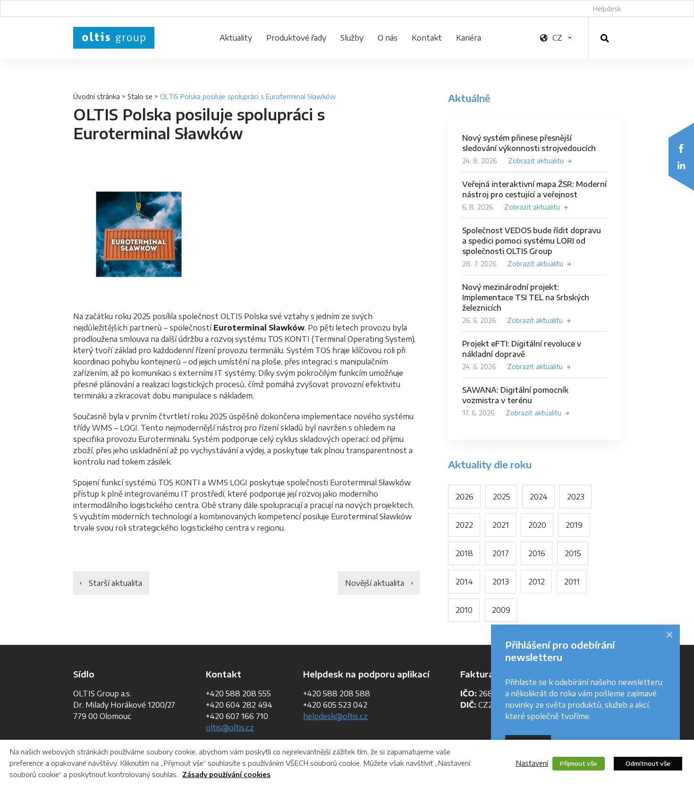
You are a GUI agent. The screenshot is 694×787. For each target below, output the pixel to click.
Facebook (681, 148)
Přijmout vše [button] (578, 763)
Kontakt (427, 37)
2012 (536, 581)
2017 (500, 553)
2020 (537, 525)
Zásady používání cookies (226, 774)
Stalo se (139, 97)
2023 (575, 496)
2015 (573, 553)
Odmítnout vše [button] (648, 763)
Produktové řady (296, 37)
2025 (501, 496)
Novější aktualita (374, 583)
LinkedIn (681, 165)
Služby (352, 37)
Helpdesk (607, 9)
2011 (572, 581)
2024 (539, 496)
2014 (464, 581)
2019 (574, 525)
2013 (500, 581)
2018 (464, 553)
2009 (501, 610)
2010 (464, 610)
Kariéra (468, 37)
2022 (464, 525)
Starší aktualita (115, 583)
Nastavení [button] (532, 763)
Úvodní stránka (96, 97)
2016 (536, 553)
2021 (500, 525)
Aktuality (236, 37)
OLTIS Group (113, 38)
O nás (388, 37)
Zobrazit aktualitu (536, 161)
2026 (465, 496)
